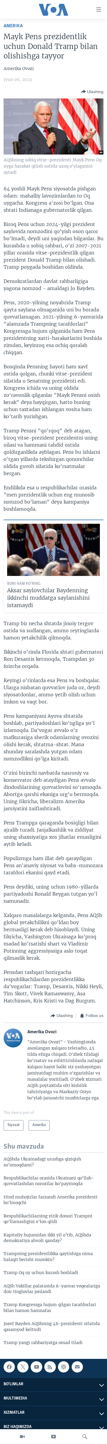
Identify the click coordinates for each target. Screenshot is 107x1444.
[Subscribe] (77, 1367)
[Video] (22, 1436)
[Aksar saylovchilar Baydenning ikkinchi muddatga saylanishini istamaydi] (53, 550)
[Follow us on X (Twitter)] (23, 1367)
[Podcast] (63, 1367)
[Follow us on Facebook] (9, 1367)
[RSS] (50, 1367)
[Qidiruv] (85, 1436)
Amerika (13, 25)
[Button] (92, 91)
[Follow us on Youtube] (36, 1367)
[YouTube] (53, 1436)
